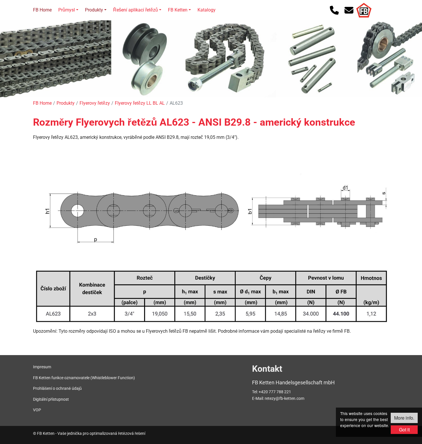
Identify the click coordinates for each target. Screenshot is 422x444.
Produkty (94, 10)
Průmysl (66, 10)
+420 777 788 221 (275, 392)
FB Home (42, 10)
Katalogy (207, 10)
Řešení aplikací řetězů (135, 10)
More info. (404, 417)
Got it (404, 429)
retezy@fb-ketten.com (284, 398)
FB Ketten (177, 10)
